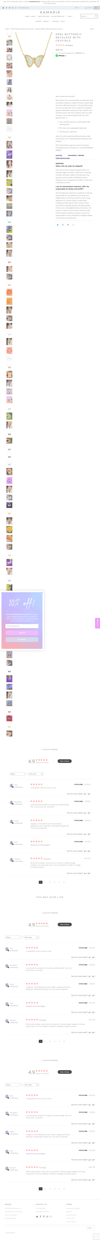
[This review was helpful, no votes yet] (85, 851)
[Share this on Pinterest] (68, 225)
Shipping (68, 1211)
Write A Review (64, 761)
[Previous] (15, 52)
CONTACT (56, 21)
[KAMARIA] (50, 12)
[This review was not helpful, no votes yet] (88, 794)
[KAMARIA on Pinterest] (9, 8)
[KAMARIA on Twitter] (3, 8)
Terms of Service (71, 1221)
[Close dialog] (42, 592)
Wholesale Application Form (13, 1208)
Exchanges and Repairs (73, 1208)
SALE (63, 21)
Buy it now (83, 91)
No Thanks (22, 639)
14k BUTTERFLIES (58, 16)
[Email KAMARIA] (15, 8)
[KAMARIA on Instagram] (12, 8)
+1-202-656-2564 (23, 8)
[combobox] (17, 774)
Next (92, 29)
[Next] (52, 52)
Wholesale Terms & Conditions (13, 1211)
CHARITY (38, 21)
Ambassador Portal (10, 1218)
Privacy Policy (70, 1218)
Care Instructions (71, 1215)
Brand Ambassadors (11, 1215)
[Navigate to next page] (64, 882)
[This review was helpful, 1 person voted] (85, 794)
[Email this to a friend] (73, 225)
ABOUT (46, 21)
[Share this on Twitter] (58, 225)
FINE (70, 16)
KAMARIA (12, 1232)
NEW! (27, 16)
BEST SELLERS (44, 16)
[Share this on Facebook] (63, 225)
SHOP (33, 16)
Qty (57, 82)
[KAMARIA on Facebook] (6, 8)
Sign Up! (22, 633)
